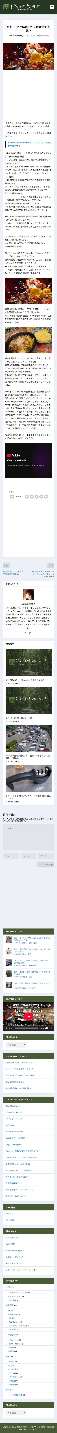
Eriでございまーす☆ (14, 1118)
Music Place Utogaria (15, 1250)
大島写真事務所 (12, 1183)
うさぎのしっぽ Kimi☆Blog (18, 1163)
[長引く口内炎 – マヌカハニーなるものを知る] (29, 662)
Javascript (13, 1314)
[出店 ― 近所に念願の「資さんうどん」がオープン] (9, 985)
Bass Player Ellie (13, 1105)
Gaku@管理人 (28, 603)
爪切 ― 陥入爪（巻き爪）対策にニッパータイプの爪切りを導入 (32, 961)
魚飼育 (12, 1384)
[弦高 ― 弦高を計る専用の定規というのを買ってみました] (9, 973)
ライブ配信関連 (15, 1394)
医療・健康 (33, 943)
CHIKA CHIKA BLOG (14, 1112)
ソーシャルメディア (17, 1325)
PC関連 (9, 1287)
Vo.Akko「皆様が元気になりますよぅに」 (23, 1151)
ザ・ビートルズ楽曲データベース (19, 1069)
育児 (29, 954)
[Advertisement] (28, 96)
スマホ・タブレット (17, 1292)
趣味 (7, 1356)
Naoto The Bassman (14, 1131)
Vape (11, 1365)
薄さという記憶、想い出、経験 (19, 718)
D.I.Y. (11, 1361)
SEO (11, 1318)
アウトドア (14, 1369)
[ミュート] (46, 1028)
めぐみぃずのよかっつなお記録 (19, 1170)
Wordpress (14, 1321)
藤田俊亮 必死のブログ (16, 1196)
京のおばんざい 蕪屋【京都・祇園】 (21, 1075)
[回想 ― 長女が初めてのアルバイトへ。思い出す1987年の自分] (9, 951)
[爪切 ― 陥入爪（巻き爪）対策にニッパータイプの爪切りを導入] (9, 962)
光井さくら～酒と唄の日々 (17, 1176)
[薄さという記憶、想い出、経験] (29, 700)
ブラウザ (13, 1329)
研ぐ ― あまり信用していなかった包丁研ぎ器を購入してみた (28, 797)
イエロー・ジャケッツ (15, 1257)
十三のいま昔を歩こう (15, 1081)
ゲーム (12, 1373)
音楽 (30, 977)
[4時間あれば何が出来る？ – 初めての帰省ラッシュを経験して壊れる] (29, 738)
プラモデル (14, 1377)
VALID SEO (10, 1220)
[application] (28, 1016)
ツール (12, 1300)
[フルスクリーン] (50, 1028)
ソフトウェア (14, 1296)
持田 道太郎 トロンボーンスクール (20, 1189)
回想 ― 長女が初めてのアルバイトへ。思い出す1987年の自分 (32, 950)
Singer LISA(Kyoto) (14, 1144)
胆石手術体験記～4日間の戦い (18, 1088)
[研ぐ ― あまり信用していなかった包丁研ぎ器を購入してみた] (29, 778)
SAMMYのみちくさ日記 (15, 1138)
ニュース (13, 1339)
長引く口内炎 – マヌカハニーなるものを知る (25, 680)
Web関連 (9, 1305)
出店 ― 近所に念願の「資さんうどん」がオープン (32, 984)
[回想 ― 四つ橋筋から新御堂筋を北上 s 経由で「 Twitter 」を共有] (12, 496)
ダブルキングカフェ (14, 1263)
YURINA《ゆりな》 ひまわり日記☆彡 (21, 1157)
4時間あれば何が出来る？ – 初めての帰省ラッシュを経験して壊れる (28, 756)
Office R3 (9, 1213)
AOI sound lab (12, 1237)
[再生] (6, 1028)
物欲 (11, 1347)
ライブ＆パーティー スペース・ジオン (21, 1269)
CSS (11, 1310)
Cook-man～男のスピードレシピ (19, 1062)
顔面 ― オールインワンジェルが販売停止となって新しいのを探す (32, 939)
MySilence (10, 1125)
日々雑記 (31, 35)
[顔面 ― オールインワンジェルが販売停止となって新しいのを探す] (9, 939)
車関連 (12, 1380)
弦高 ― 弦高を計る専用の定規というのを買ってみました (32, 973)
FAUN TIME (10, 1244)
